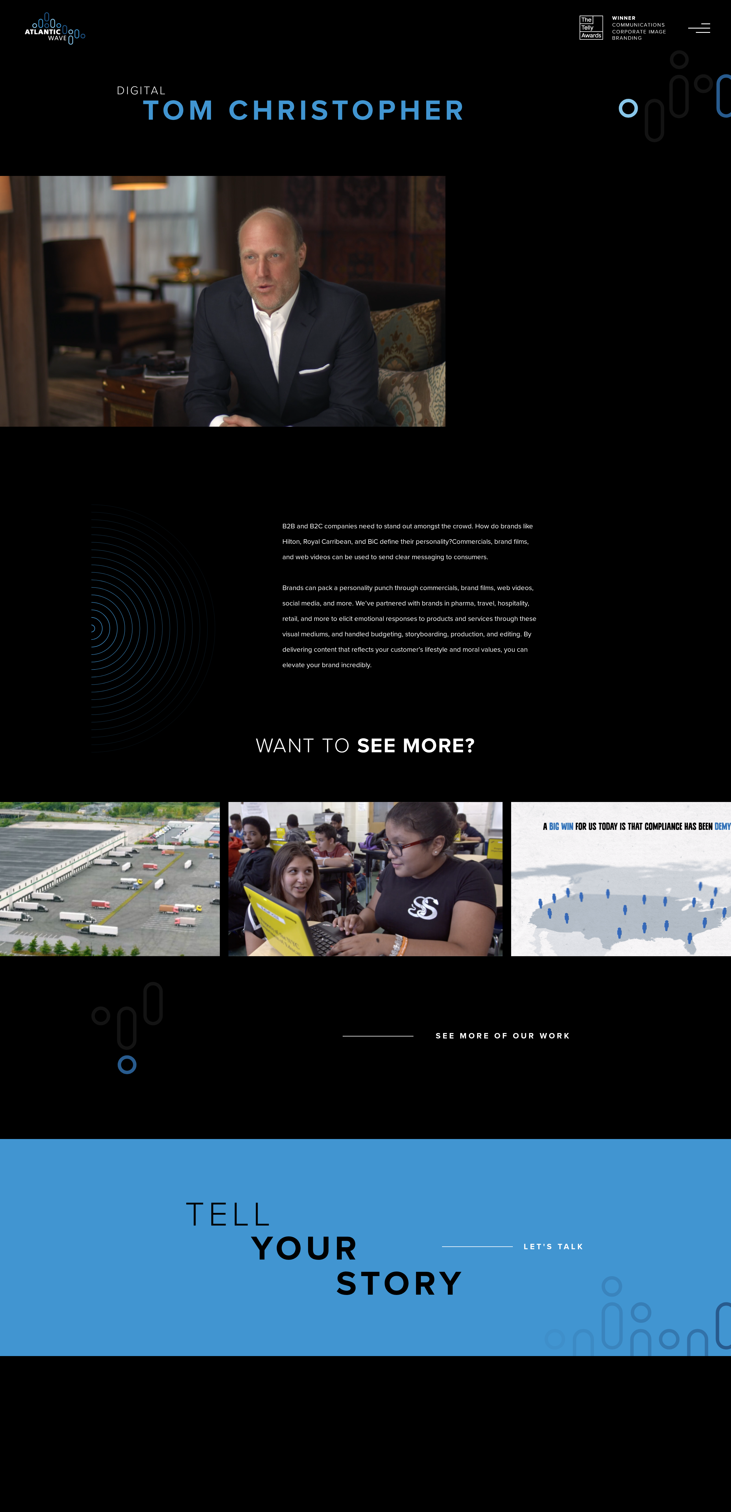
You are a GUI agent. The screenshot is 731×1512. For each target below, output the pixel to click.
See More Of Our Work (503, 1036)
